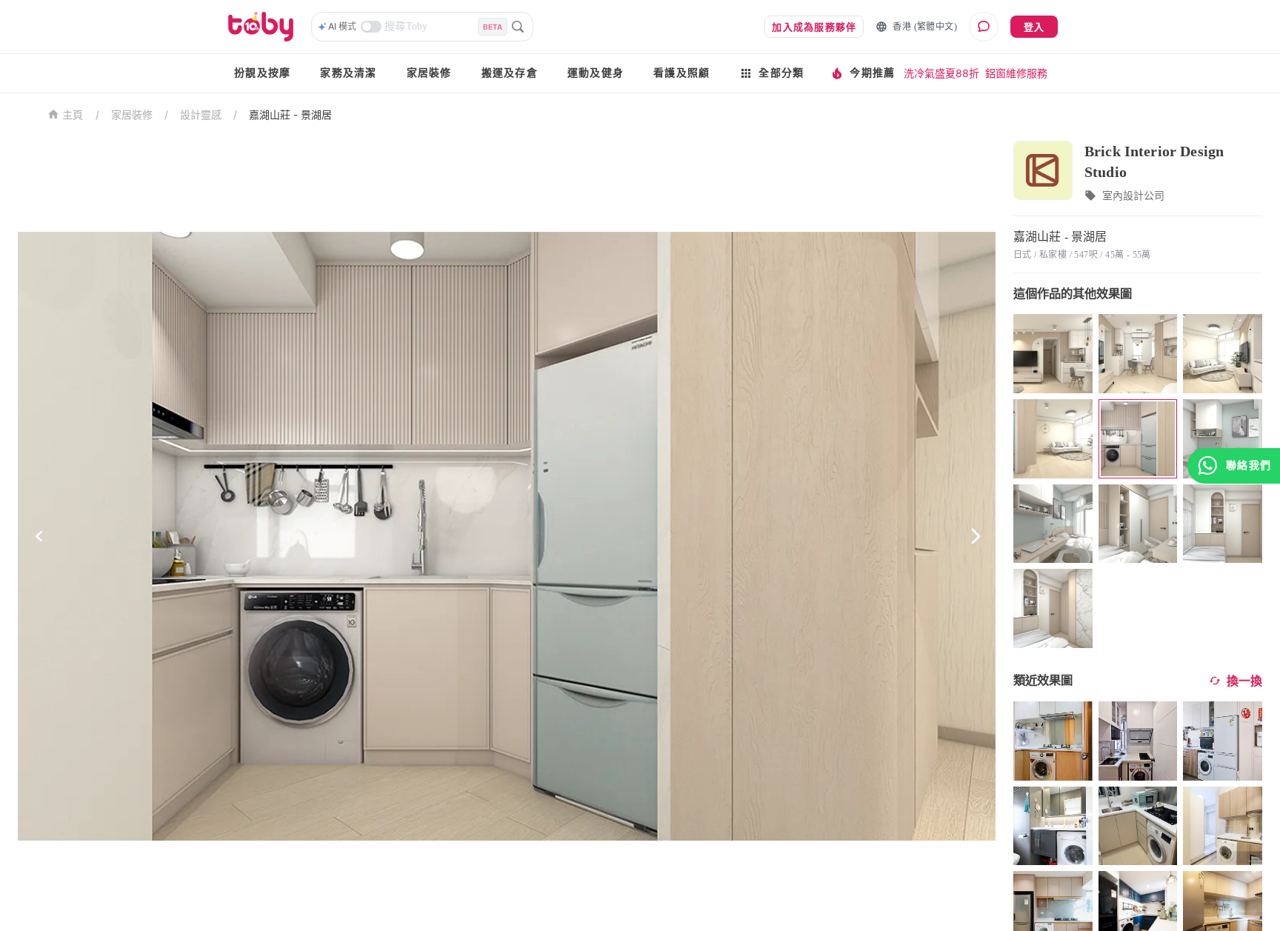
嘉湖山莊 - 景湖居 (290, 114)
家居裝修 (429, 73)
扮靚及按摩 (262, 73)
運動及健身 (595, 73)
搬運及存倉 (509, 73)
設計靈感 (200, 114)
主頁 (73, 115)
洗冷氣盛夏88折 (941, 73)
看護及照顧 (681, 73)
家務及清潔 (348, 73)
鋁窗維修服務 (1016, 73)
